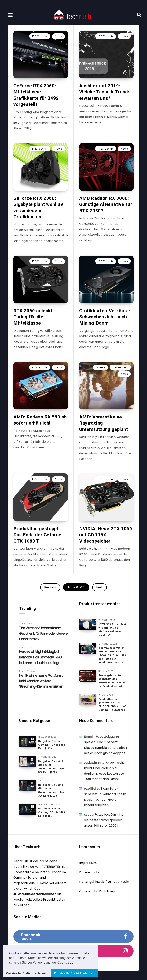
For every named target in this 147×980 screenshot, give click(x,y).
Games (100, 367)
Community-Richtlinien (97, 891)
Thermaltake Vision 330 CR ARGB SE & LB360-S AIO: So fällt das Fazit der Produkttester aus (112, 655)
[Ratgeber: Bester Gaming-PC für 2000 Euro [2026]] (27, 741)
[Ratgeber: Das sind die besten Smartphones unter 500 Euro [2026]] (27, 761)
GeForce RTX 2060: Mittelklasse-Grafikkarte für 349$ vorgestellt (36, 95)
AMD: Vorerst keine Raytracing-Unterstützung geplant (103, 423)
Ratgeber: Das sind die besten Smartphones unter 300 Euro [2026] (51, 790)
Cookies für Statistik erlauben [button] (74, 973)
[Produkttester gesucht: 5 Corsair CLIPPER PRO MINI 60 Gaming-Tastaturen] (87, 699)
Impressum (88, 863)
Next (99, 587)
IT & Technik (39, 36)
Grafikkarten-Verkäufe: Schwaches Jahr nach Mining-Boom (104, 317)
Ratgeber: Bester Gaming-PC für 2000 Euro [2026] (51, 745)
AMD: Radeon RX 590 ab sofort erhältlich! (40, 420)
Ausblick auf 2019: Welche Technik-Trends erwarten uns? (105, 92)
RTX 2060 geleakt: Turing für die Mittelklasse (33, 317)
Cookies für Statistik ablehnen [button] (26, 973)
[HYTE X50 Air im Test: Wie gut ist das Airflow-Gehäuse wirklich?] (87, 624)
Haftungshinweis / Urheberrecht (104, 882)
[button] (75, 962)
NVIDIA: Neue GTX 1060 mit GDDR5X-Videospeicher (105, 535)
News (58, 36)
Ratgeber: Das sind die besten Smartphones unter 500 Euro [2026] (51, 767)
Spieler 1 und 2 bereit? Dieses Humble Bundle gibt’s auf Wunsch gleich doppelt (106, 747)
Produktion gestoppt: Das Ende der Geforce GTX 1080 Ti (37, 535)
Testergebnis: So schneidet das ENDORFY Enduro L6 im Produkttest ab (111, 681)
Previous (50, 587)
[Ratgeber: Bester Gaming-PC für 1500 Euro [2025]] (27, 809)
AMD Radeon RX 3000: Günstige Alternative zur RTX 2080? (105, 204)
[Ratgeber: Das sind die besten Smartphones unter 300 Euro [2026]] (27, 785)
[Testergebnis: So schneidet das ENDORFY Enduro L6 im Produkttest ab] (87, 676)
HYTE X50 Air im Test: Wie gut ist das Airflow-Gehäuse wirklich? (112, 630)
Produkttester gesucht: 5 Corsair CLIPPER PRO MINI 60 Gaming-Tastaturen (112, 704)
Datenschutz (89, 872)
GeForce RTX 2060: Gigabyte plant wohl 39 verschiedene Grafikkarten (38, 207)
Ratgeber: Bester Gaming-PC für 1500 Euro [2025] (51, 812)
